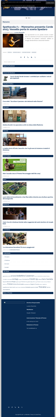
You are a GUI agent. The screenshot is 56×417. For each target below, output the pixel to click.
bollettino (21, 276)
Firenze (23, 281)
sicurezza (23, 287)
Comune (47, 276)
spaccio (33, 287)
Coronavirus (25, 279)
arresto (13, 276)
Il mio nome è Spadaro (26, 52)
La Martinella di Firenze (28, 7)
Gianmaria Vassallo (16, 52)
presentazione (27, 284)
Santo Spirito (12, 287)
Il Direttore (7, 260)
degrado (4, 281)
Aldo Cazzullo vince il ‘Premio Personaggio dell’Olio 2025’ (22, 173)
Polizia (9, 284)
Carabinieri (29, 276)
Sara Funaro (18, 287)
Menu (29, 18)
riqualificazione (6, 287)
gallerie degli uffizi (31, 281)
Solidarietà (28, 287)
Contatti (6, 267)
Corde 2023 (10, 52)
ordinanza (45, 281)
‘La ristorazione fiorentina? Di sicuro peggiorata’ (18, 247)
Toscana (42, 287)
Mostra (38, 281)
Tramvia (48, 287)
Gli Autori (6, 264)
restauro (40, 284)
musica (41, 281)
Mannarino (34, 52)
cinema (44, 276)
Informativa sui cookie (31, 5)
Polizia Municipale (18, 284)
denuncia (8, 281)
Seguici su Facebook (9, 66)
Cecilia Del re (40, 276)
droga (13, 281)
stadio (36, 287)
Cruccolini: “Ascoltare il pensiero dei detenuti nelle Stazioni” (23, 101)
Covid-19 (33, 279)
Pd (6, 284)
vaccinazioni (6, 289)
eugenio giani (18, 281)
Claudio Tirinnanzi (31, 313)
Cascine (35, 276)
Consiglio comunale (7, 279)
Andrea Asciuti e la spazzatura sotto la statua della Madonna (23, 125)
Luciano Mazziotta (31, 306)
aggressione (5, 276)
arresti (9, 276)
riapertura (45, 284)
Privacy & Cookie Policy (35, 414)
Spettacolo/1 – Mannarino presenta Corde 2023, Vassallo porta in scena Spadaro (28, 28)
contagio (20, 279)
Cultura (40, 279)
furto (26, 281)
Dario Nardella (47, 279)
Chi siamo (6, 257)
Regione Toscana (34, 284)
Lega (36, 281)
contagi (15, 279)
